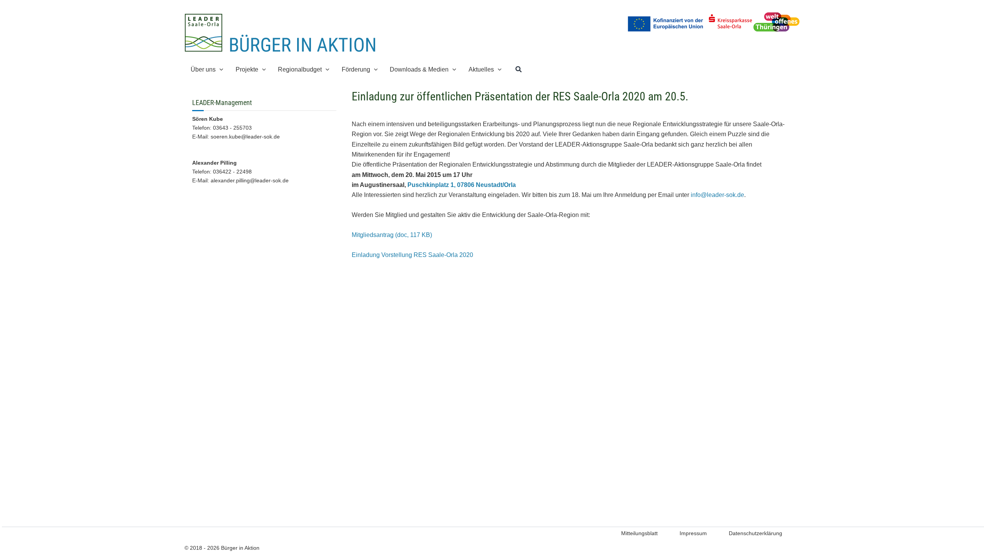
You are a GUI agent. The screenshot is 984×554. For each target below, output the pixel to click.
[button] (219, 69)
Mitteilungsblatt (639, 533)
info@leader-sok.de (717, 195)
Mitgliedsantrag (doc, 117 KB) (392, 235)
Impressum (693, 533)
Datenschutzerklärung (755, 533)
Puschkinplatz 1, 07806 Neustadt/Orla (461, 185)
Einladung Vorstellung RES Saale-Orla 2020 (412, 255)
